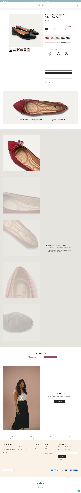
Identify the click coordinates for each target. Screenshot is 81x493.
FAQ (45, 451)
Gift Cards (47, 446)
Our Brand (18, 5)
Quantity (46, 62)
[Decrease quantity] (46, 64)
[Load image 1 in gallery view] (26, 30)
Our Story (36, 446)
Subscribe (62, 456)
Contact (46, 450)
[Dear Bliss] (40, 5)
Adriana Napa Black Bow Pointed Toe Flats (12, 12)
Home (4, 12)
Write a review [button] (50, 356)
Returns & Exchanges (49, 453)
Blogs (36, 450)
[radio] (46, 29)
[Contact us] (78, 490)
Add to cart (58, 69)
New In (13, 5)
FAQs (73, 1)
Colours (8, 5)
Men (26, 5)
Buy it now (58, 72)
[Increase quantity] (50, 64)
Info (22, 5)
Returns (76, 1)
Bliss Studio (37, 448)
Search (46, 448)
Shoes (4, 5)
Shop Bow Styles (59, 401)
